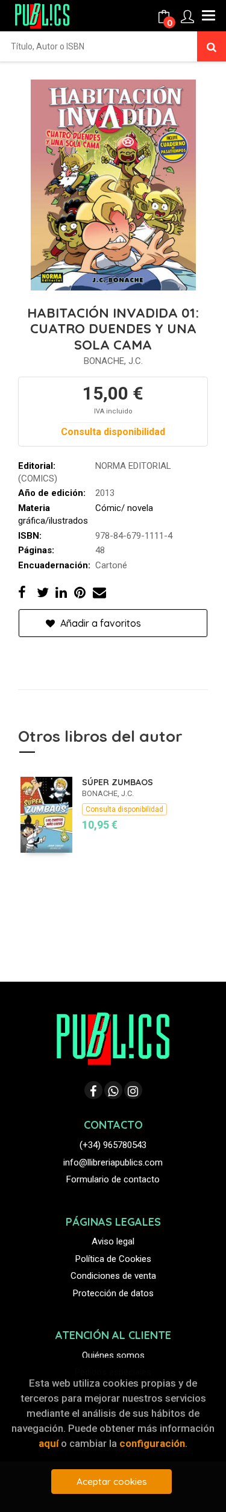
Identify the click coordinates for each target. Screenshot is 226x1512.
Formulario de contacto (113, 1179)
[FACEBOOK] (93, 1090)
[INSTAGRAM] (133, 1090)
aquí (48, 1443)
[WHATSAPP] (113, 1090)
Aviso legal (113, 1241)
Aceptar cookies (112, 1481)
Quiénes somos (113, 1355)
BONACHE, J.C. (113, 361)
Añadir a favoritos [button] (99, 623)
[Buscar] (211, 46)
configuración (152, 1443)
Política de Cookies (113, 1258)
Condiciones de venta (113, 1275)
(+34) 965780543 (113, 1145)
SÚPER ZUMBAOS (117, 782)
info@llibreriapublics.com (113, 1162)
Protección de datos (113, 1293)
